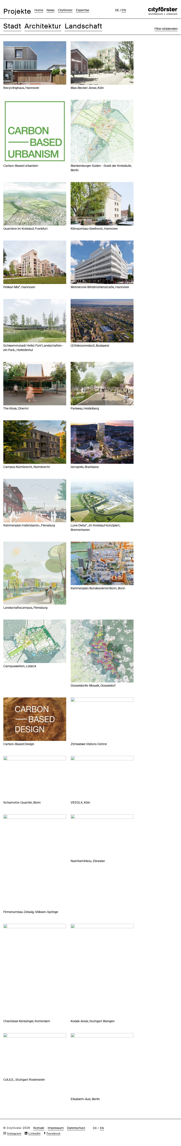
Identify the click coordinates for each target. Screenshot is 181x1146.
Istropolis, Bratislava (85, 467)
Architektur (43, 26)
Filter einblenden (166, 28)
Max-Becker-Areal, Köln (87, 88)
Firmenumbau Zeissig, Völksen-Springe (30, 912)
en (124, 10)
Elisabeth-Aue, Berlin (85, 1099)
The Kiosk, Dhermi (15, 408)
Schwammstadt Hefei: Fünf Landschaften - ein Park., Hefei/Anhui (33, 348)
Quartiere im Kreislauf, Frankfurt (25, 228)
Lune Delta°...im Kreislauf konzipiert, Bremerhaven (95, 528)
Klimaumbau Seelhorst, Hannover (94, 228)
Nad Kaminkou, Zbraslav (88, 861)
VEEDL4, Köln (80, 802)
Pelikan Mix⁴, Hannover (19, 287)
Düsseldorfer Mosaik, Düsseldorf (93, 685)
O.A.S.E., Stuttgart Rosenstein (24, 1079)
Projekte (17, 11)
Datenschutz (76, 1128)
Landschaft (83, 26)
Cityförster (65, 10)
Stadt (12, 26)
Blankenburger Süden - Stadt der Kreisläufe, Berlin (101, 168)
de (117, 10)
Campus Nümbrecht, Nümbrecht (26, 467)
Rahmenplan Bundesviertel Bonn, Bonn (98, 588)
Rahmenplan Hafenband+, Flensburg (29, 525)
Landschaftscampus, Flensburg (25, 607)
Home (38, 10)
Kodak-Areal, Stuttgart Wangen (93, 1021)
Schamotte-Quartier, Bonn (22, 802)
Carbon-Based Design (18, 744)
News (51, 10)
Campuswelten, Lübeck (19, 666)
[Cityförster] (162, 9)
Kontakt (38, 1128)
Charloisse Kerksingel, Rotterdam (26, 1021)
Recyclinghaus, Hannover (21, 88)
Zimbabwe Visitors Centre (89, 744)
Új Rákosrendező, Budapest (90, 345)
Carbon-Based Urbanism (20, 165)
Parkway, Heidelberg (85, 408)
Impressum (56, 1128)
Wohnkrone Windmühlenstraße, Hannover (100, 287)
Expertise (82, 10)
